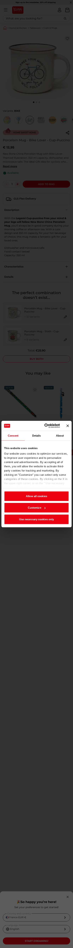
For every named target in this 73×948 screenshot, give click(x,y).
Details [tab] (36, 435)
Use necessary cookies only (36, 519)
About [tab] (60, 435)
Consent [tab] (13, 435)
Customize (34, 507)
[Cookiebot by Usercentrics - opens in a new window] (45, 426)
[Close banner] (67, 426)
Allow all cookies (36, 495)
